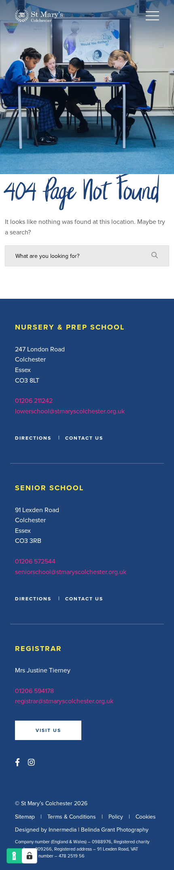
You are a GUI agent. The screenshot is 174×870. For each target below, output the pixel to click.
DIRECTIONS (33, 437)
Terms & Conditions (71, 817)
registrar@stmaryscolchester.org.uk (64, 700)
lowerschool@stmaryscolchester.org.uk (70, 410)
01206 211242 (34, 400)
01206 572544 (35, 561)
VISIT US (48, 730)
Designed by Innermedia (45, 829)
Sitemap (25, 817)
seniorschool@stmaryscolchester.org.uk (70, 571)
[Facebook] (17, 762)
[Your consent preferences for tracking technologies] (29, 856)
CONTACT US (84, 437)
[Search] (155, 255)
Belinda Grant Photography (115, 829)
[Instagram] (31, 762)
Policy (115, 817)
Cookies (146, 817)
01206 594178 (34, 690)
